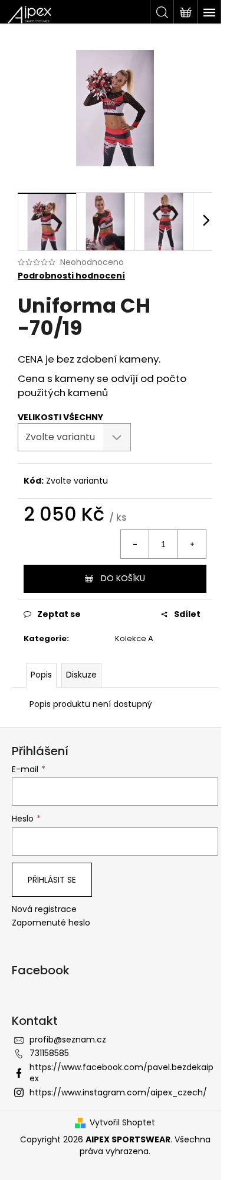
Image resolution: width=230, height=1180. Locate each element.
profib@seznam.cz (67, 1039)
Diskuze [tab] (81, 674)
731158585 (49, 1053)
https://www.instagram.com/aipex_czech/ (118, 1092)
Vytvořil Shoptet (122, 1122)
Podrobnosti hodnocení (71, 275)
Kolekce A (134, 638)
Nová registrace (44, 909)
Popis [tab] (41, 674)
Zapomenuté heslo (51, 922)
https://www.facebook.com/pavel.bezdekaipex (121, 1072)
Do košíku (123, 578)
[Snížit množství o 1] (135, 544)
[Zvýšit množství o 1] (192, 544)
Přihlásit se (52, 880)
